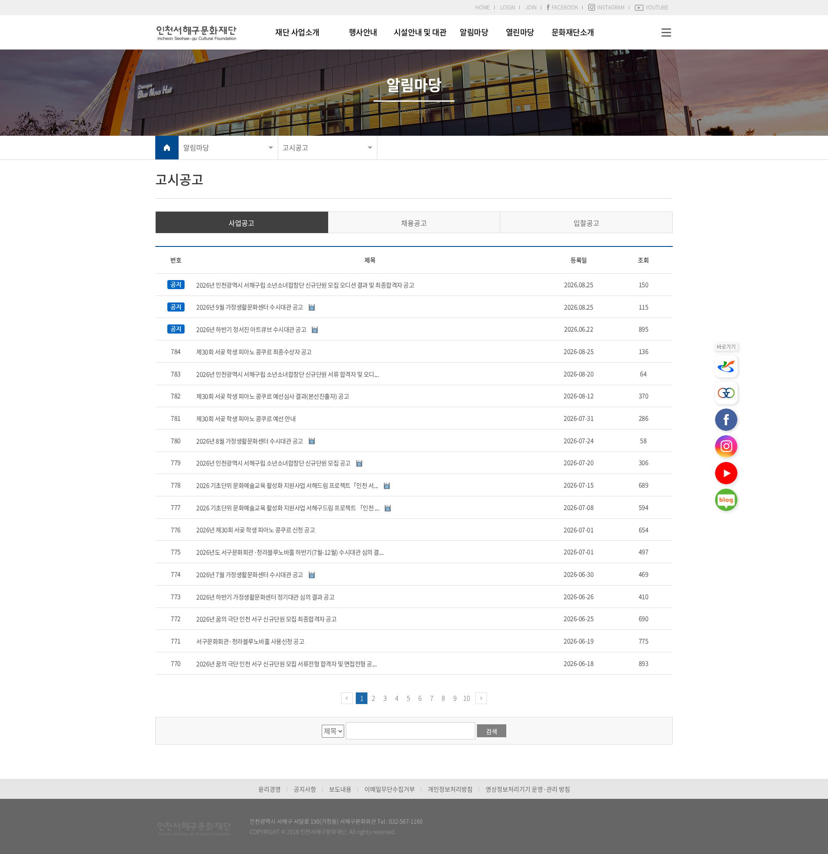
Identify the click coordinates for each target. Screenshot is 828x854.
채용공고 (414, 223)
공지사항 (305, 789)
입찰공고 (586, 223)
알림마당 (474, 32)
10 (466, 698)
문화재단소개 (573, 32)
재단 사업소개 (297, 32)
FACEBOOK (565, 7)
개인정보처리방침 (450, 789)
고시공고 (295, 147)
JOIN (530, 7)
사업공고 (241, 223)
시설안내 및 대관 (420, 32)
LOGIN (507, 7)
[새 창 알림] (726, 366)
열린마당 (520, 32)
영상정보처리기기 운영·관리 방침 (528, 789)
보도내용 (340, 789)
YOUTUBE (657, 7)
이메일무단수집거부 (389, 789)
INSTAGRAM (610, 7)
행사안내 (363, 32)
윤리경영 (269, 789)
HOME (482, 7)
